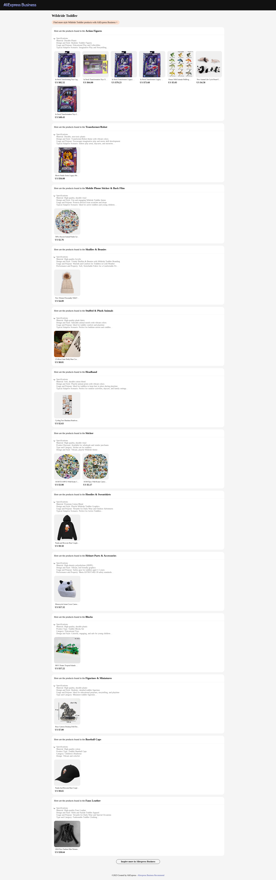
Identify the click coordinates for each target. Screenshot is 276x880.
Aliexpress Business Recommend (151, 875)
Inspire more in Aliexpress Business (138, 861)
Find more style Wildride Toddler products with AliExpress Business (84, 22)
